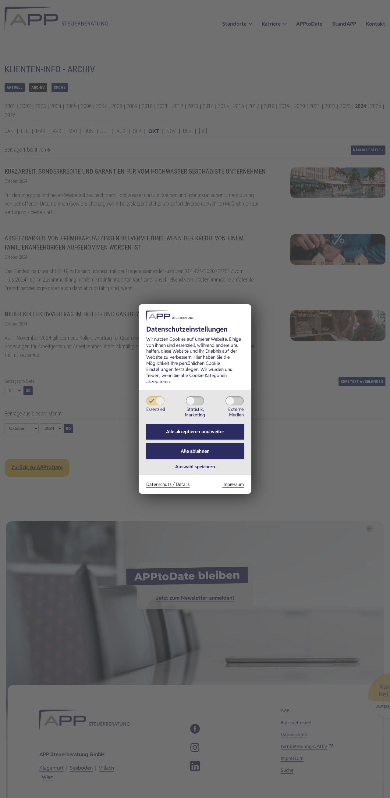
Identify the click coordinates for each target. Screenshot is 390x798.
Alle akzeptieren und (195, 431)
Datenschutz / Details (168, 484)
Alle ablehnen (195, 451)
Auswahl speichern (195, 466)
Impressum (233, 484)
